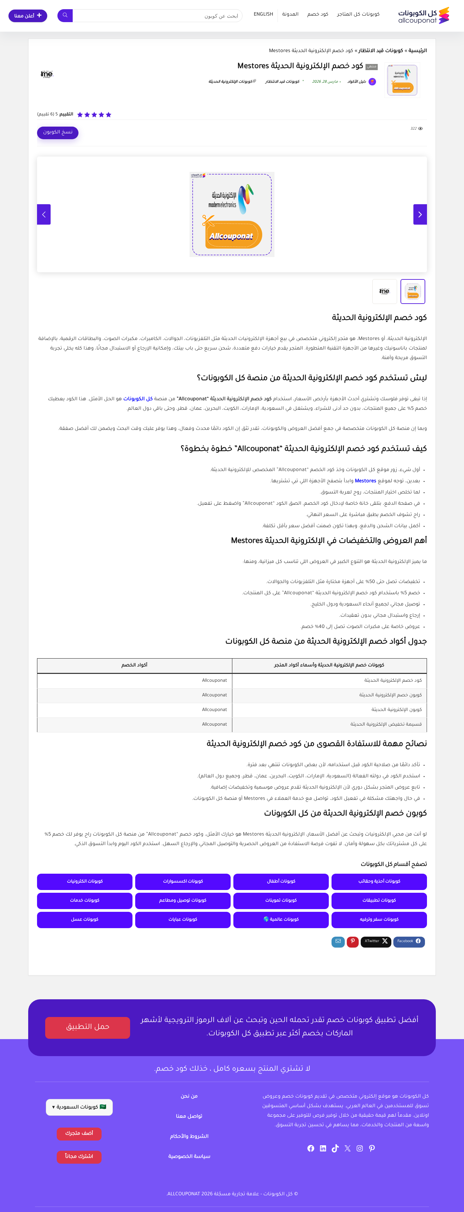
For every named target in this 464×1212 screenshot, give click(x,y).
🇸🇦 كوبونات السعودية (79, 1108)
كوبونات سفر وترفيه (379, 920)
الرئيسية (418, 51)
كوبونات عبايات (182, 920)
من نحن (189, 1097)
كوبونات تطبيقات (379, 901)
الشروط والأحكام (189, 1137)
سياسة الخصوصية (189, 1157)
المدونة (290, 15)
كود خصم (317, 15)
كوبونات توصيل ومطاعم (183, 901)
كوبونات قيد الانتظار (381, 51)
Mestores (365, 481)
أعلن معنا (24, 16)
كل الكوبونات (138, 399)
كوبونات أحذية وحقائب (379, 881)
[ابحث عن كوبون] (65, 15)
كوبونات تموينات (281, 901)
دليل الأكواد (357, 82)
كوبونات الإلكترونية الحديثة (230, 82)
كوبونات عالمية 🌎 (281, 920)
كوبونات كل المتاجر (358, 15)
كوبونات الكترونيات (85, 881)
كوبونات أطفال (281, 881)
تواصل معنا (189, 1117)
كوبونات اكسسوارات (183, 881)
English (263, 15)
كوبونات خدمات (85, 901)
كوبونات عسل (85, 920)
